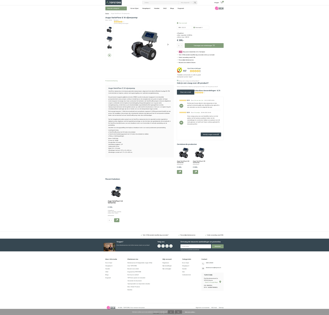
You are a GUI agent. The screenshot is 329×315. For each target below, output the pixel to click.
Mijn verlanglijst (167, 269)
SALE (165, 8)
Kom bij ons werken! (133, 275)
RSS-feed (214, 307)
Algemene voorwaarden (202, 307)
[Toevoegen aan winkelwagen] (116, 220)
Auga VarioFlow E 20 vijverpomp (183, 161)
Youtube (171, 246)
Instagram (163, 246)
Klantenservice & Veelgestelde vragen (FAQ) (139, 263)
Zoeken (195, 2)
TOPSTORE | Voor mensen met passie (134, 307)
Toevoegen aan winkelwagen (179, 172)
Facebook (159, 246)
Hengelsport (146, 8)
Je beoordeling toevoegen (121, 23)
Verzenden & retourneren (134, 281)
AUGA (110, 20)
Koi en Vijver (135, 8)
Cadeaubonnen (186, 275)
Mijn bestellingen (167, 266)
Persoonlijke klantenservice (187, 235)
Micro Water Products (133, 287)
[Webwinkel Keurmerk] (111, 307)
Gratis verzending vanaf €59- (215, 235)
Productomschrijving (111, 81)
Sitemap (221, 307)
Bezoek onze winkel (133, 269)
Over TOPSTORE (132, 266)
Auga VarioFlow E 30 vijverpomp (199, 161)
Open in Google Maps (211, 282)
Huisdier (156, 8)
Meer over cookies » (190, 312)
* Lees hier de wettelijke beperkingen (189, 249)
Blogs (172, 8)
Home (107, 13)
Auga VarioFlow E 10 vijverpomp (115, 202)
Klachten (129, 290)
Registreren (166, 263)
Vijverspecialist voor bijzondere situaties (138, 284)
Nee (178, 312)
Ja (170, 312)
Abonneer (218, 246)
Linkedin (167, 246)
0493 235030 (209, 263)
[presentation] (168, 44)
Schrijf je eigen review (210, 134)
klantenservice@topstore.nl (213, 267)
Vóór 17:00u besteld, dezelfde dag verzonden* (156, 235)
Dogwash (181, 8)
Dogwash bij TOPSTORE (134, 272)
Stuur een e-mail (185, 92)
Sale (183, 272)
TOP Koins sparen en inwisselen (136, 278)
